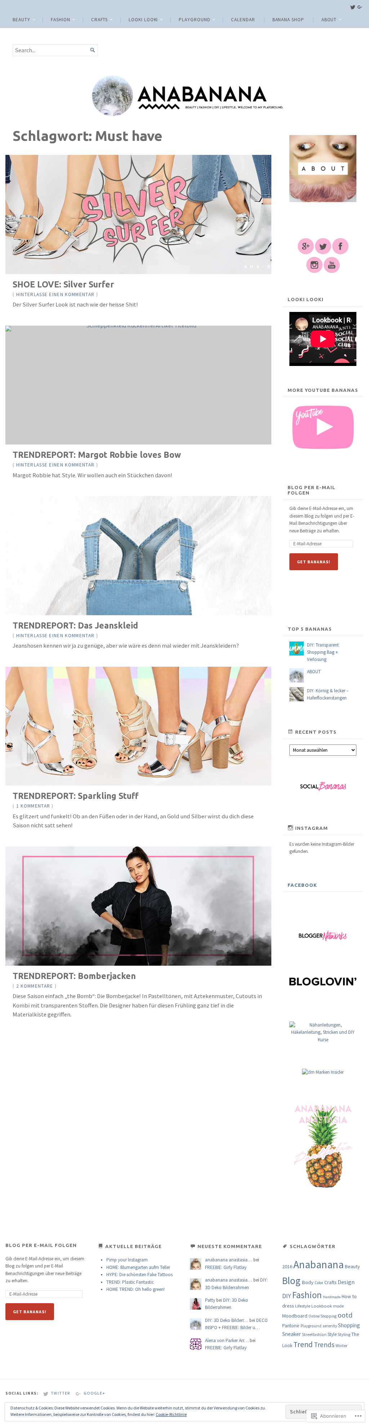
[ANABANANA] (184, 95)
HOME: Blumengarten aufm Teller (138, 1267)
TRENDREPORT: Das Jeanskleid (75, 625)
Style (332, 1334)
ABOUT (329, 20)
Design (346, 1282)
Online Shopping (322, 1316)
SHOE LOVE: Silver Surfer (63, 284)
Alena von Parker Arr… (227, 1340)
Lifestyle (302, 1306)
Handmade (332, 1297)
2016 (287, 1266)
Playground (194, 20)
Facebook (302, 885)
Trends (324, 1344)
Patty (210, 1300)
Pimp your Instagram (127, 1260)
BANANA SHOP (288, 20)
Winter (341, 1345)
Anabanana (318, 1264)
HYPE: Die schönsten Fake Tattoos (139, 1274)
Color (319, 1282)
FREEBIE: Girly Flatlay (225, 1267)
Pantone (290, 1326)
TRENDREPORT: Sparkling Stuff (75, 795)
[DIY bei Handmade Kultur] (322, 1040)
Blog (291, 1280)
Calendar (243, 20)
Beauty (21, 20)
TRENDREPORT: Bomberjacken (74, 975)
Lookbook (321, 1306)
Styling (344, 1334)
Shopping (349, 1325)
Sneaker (291, 1334)
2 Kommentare (34, 986)
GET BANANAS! (313, 561)
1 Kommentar (33, 806)
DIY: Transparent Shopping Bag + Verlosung (323, 652)
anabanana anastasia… (228, 1260)
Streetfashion (314, 1334)
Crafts (99, 20)
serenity (330, 1325)
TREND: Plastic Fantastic (130, 1282)
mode (338, 1306)
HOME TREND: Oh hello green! (135, 1289)
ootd (345, 1315)
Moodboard (294, 1316)
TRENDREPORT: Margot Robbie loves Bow (97, 454)
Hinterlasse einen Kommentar (55, 294)
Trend (303, 1344)
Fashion (60, 20)
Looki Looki (143, 20)
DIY (286, 1296)
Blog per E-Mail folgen (311, 490)
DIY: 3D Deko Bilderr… (226, 1320)
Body (308, 1282)
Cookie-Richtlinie (171, 1414)
